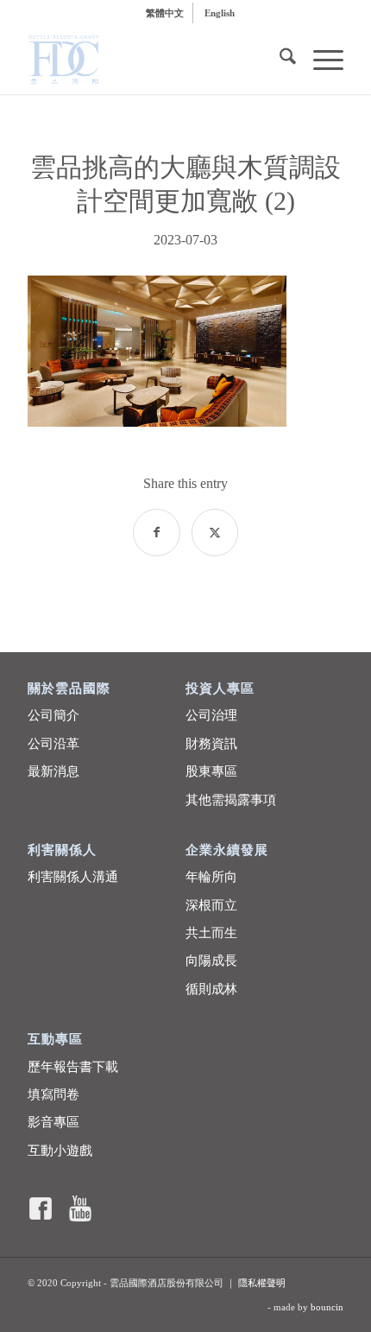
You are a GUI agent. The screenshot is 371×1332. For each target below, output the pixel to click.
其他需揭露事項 (231, 800)
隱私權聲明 (262, 1283)
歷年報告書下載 (73, 1067)
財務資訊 (211, 744)
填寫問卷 (53, 1094)
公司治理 (211, 715)
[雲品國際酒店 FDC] (154, 59)
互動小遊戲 (60, 1151)
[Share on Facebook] (156, 532)
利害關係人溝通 (73, 877)
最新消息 (53, 771)
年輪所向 (211, 877)
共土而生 (211, 933)
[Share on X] (215, 532)
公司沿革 (53, 744)
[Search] (279, 59)
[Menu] (319, 59)
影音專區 (53, 1122)
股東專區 (211, 771)
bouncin (327, 1307)
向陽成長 (211, 960)
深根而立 (211, 905)
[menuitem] (165, 13)
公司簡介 (53, 715)
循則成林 (211, 989)
